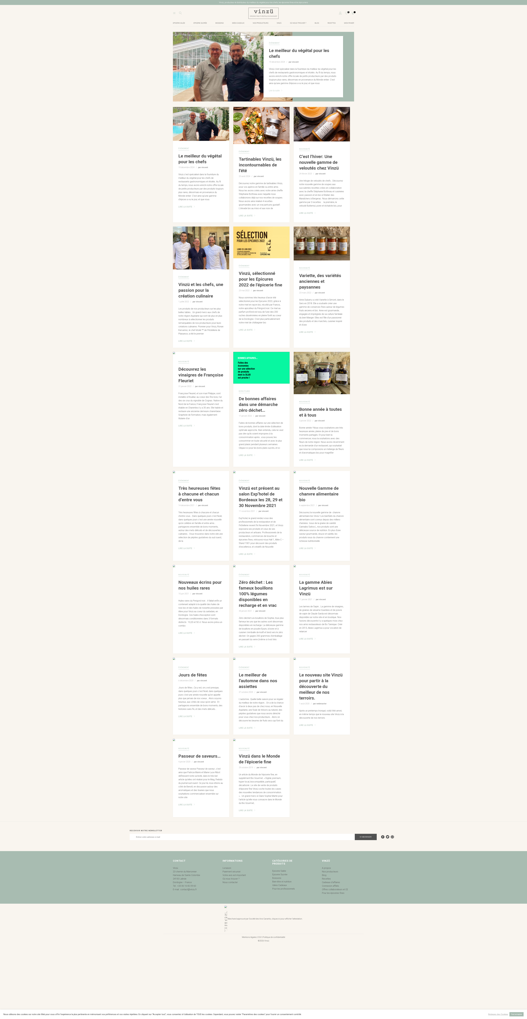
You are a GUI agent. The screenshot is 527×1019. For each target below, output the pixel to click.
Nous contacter (230, 882)
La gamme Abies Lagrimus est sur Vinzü (316, 588)
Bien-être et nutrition (281, 881)
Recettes (332, 23)
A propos (326, 868)
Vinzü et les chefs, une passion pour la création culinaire (200, 290)
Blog (317, 23)
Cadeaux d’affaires (331, 882)
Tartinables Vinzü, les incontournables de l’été (260, 165)
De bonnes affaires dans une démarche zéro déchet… (258, 404)
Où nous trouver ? (298, 23)
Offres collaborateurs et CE (335, 889)
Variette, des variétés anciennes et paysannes (320, 281)
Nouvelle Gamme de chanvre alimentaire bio (319, 494)
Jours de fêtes (192, 675)
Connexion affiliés (330, 886)
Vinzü (279, 23)
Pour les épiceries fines (333, 893)
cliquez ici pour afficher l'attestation (287, 919)
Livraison (227, 868)
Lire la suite (274, 90)
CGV (260, 937)
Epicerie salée (179, 23)
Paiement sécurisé (231, 871)
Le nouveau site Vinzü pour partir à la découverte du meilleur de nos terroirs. (321, 686)
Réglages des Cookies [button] (498, 1014)
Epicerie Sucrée (200, 23)
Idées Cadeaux (279, 885)
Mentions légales (249, 937)
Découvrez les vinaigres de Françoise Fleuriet (200, 375)
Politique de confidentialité (274, 937)
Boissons (219, 23)
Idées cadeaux (238, 23)
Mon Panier (349, 23)
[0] (345, 13)
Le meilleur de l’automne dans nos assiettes (258, 680)
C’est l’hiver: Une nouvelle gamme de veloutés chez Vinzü (319, 162)
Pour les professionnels (283, 888)
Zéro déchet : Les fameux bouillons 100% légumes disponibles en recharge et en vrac (258, 594)
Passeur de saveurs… (199, 756)
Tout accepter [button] (516, 1014)
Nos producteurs (260, 23)
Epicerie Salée (279, 871)
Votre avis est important (234, 875)
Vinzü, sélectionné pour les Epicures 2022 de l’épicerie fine (260, 279)
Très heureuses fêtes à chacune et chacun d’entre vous (199, 494)
